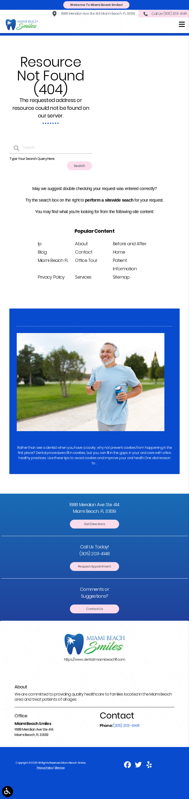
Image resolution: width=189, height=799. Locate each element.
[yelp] (149, 766)
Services (83, 277)
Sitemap (121, 277)
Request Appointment (94, 566)
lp (40, 244)
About (81, 244)
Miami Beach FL (53, 260)
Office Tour (86, 260)
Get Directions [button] (94, 524)
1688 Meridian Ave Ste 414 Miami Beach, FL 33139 (97, 13)
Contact (83, 252)
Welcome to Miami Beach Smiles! (96, 5)
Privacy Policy (51, 277)
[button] (182, 25)
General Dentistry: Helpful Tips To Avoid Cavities (82, 439)
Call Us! (169, 13)
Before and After (129, 244)
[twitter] (138, 766)
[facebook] (127, 766)
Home (119, 252)
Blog (42, 252)
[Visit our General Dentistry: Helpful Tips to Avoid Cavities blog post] (90, 432)
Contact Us (94, 608)
